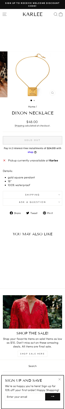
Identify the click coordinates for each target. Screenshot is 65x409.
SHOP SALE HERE (32, 353)
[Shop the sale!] (32, 311)
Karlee (32, 14)
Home (31, 106)
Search (32, 366)
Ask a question (32, 202)
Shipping (19, 125)
